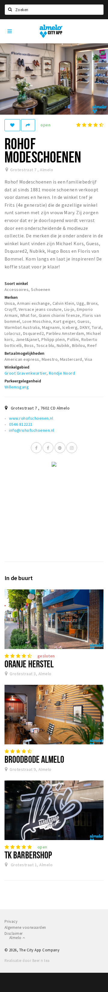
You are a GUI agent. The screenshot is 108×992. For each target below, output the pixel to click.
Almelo (15, 937)
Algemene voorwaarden (25, 927)
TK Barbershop (28, 855)
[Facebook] (36, 447)
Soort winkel (16, 283)
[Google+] (60, 447)
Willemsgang (16, 387)
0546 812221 (20, 424)
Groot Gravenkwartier (25, 373)
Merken (11, 297)
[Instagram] (71, 447)
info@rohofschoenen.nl (31, 430)
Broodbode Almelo (34, 759)
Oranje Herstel (29, 664)
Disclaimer (13, 933)
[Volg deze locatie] (12, 125)
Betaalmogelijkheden (24, 353)
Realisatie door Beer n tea (27, 960)
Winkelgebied (16, 367)
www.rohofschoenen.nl (31, 418)
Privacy (10, 921)
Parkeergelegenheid (22, 381)
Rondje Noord (62, 373)
